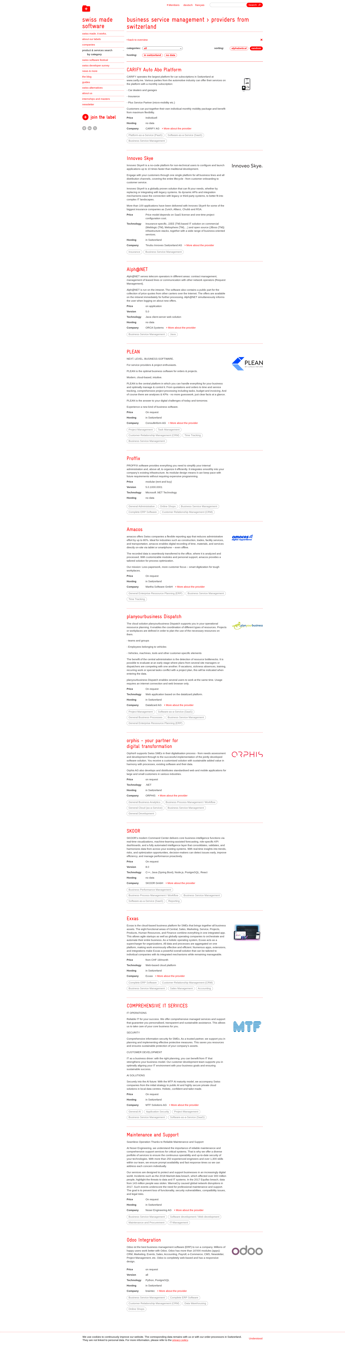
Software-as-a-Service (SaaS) (185, 135)
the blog (87, 76)
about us (87, 93)
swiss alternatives (92, 87)
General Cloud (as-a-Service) (145, 807)
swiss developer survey (95, 65)
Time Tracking (192, 435)
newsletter (88, 104)
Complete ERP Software (143, 512)
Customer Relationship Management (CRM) (154, 435)
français (199, 5)
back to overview (138, 39)
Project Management (141, 429)
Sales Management (181, 988)
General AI (135, 1111)
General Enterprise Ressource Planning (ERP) (155, 593)
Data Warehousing (195, 1303)
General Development (141, 813)
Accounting (204, 988)
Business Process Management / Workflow (190, 802)
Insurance (134, 251)
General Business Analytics (144, 802)
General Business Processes (145, 717)
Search (253, 5)
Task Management (169, 429)
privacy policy (180, 1340)
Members (174, 5)
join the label (103, 117)
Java (173, 334)
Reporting (174, 901)
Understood (256, 1338)
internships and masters (96, 98)
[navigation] (114, 14)
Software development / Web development (194, 1216)
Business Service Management (147, 140)
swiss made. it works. (94, 33)
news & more (89, 71)
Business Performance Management (150, 889)
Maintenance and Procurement (146, 1222)
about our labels (91, 39)
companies (88, 44)
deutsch (188, 5)
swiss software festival (95, 60)
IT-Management (179, 1222)
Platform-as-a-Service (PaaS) (145, 135)
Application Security (157, 1111)
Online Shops (168, 506)
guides (86, 82)
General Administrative (142, 506)
